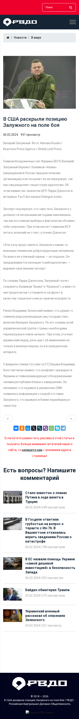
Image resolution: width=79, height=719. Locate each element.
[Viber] (45, 428)
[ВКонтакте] (16, 428)
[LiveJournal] (39, 428)
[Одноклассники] (21, 428)
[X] (33, 428)
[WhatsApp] (51, 428)
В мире (36, 37)
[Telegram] (63, 428)
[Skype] (57, 428)
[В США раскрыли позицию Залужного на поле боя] (39, 82)
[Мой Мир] (27, 428)
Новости (20, 37)
